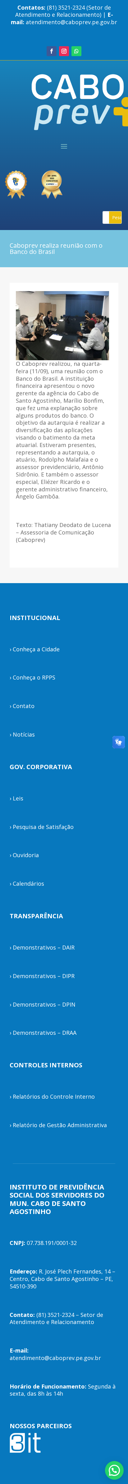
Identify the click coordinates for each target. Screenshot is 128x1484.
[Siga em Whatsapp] (76, 51)
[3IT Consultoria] (15, 182)
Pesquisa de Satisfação (43, 827)
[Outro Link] (52, 182)
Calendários (28, 883)
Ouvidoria (26, 855)
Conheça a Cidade (36, 649)
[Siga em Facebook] (52, 51)
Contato (23, 706)
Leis (18, 798)
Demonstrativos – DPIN (44, 1004)
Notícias (24, 734)
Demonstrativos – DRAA (44, 1032)
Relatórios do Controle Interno (54, 1096)
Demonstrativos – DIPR (44, 976)
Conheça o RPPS (34, 677)
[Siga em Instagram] (64, 51)
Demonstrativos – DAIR (44, 947)
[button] (114, 1470)
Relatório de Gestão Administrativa (60, 1125)
